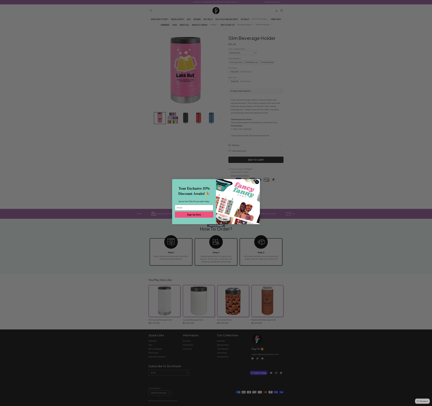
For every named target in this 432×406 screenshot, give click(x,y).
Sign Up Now (194, 214)
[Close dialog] (257, 182)
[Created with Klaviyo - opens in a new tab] (216, 225)
